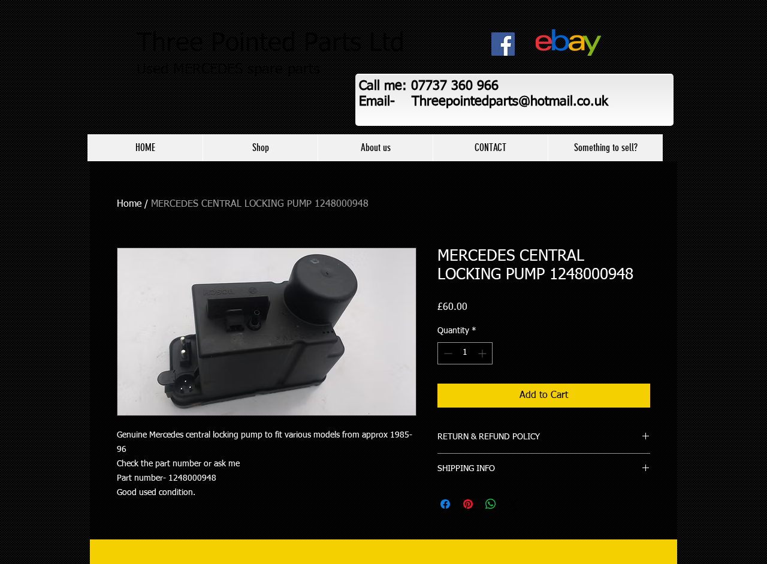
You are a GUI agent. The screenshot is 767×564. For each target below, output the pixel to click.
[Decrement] (446, 353)
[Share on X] (513, 504)
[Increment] (483, 353)
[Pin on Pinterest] (468, 504)
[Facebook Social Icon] (503, 44)
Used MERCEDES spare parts (228, 69)
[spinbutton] (465, 353)
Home (129, 204)
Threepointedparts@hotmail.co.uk (510, 101)
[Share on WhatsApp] (491, 504)
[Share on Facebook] (445, 504)
